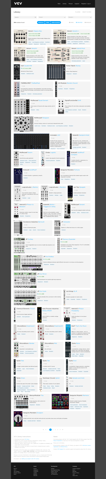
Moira (78, 343)
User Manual (16, 471)
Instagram (36, 470)
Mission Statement (57, 440)
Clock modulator (61, 148)
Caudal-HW (28, 66)
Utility (37, 109)
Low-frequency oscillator (38, 42)
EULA (74, 470)
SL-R (75, 291)
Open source (55, 22)
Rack (59, 3)
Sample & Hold (84, 135)
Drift (79, 100)
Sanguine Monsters (67, 170)
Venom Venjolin (84, 33)
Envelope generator (76, 60)
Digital (71, 406)
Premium (41, 22)
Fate (22, 360)
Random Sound (72, 83)
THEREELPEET (26, 83)
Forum (35, 468)
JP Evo (64, 241)
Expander (63, 248)
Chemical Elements (23, 308)
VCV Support (60, 449)
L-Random (62, 187)
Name (72, 22)
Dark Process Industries (50, 308)
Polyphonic (72, 88)
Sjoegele (82, 187)
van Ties (76, 187)
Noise (46, 351)
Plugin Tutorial (54, 471)
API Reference (54, 474)
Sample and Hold (78, 378)
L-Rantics (35, 187)
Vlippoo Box (37, 31)
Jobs (74, 474)
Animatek (53, 135)
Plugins (77, 12)
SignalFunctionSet (71, 100)
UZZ (58, 135)
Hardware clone (30, 73)
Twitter (35, 472)
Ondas (48, 152)
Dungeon (40, 413)
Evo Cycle (42, 291)
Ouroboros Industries (30, 222)
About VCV (75, 475)
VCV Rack (27, 439)
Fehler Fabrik (70, 66)
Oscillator (47, 42)
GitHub (52, 468)
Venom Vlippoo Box (34, 35)
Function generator (50, 160)
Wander (31, 343)
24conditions (21, 326)
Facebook (36, 471)
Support (77, 3)
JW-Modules (62, 83)
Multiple (56, 195)
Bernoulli (41, 222)
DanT (73, 326)
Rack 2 (15, 468)
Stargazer (45, 118)
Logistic (53, 152)
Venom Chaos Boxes (34, 33)
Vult (22, 66)
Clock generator (32, 160)
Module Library (17, 472)
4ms (70, 378)
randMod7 (33, 170)
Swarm (30, 152)
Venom (30, 31)
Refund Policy (64, 446)
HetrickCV (23, 204)
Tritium (32, 308)
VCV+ (15, 470)
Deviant (82, 204)
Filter (30, 42)
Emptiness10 (58, 326)
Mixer (77, 354)
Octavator (66, 222)
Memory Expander (69, 239)
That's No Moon (81, 326)
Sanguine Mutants (76, 395)
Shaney (78, 66)
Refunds (74, 471)
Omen (23, 378)
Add (69, 68)
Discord (35, 475)
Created (79, 22)
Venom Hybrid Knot (77, 53)
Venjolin (34, 48)
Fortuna (77, 170)
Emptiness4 (30, 326)
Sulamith (76, 135)
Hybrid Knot (81, 48)
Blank (19, 334)
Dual (62, 179)
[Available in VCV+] (21, 68)
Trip (42, 395)
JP (62, 222)
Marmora (86, 395)
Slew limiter (75, 356)
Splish (58, 378)
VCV (15, 466)
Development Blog (55, 470)
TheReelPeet (35, 83)
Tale (48, 360)
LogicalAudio (26, 187)
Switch (34, 230)
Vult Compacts (26, 68)
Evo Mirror (43, 274)
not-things (69, 291)
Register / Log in (86, 3)
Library (64, 3)
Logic (83, 60)
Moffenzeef (34, 100)
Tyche (74, 343)
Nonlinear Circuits (49, 378)
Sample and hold (77, 147)
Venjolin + (75, 31)
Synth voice (43, 44)
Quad (79, 109)
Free (47, 22)
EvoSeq (30, 239)
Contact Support (76, 468)
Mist (55, 343)
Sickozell (74, 152)
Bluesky (35, 474)
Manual (71, 3)
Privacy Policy (76, 472)
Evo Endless (50, 256)
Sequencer (36, 44)
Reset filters (87, 12)
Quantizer (85, 406)
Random (88, 22)
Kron (74, 360)
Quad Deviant (43, 100)
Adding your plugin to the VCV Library (30, 458)
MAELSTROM (47, 311)
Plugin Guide (54, 472)
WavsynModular (34, 395)
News (15, 474)
